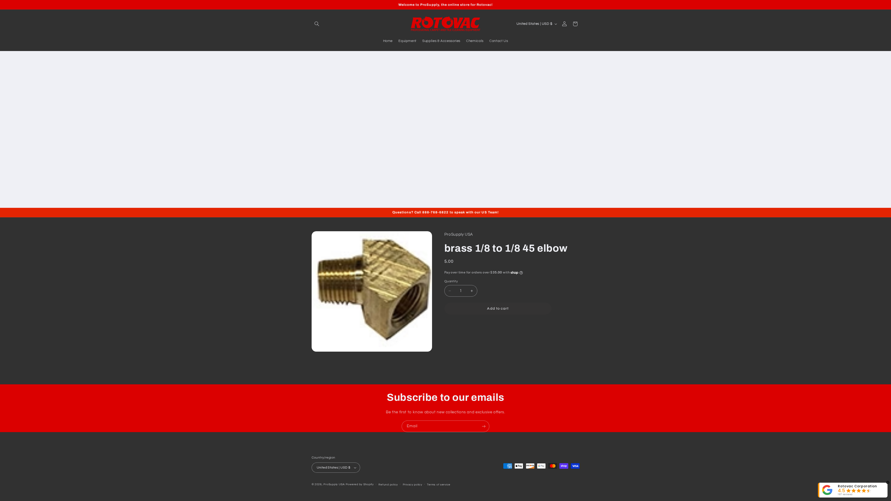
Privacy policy (412, 484)
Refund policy (388, 484)
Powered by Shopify (360, 484)
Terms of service (438, 484)
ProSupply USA (334, 484)
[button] (317, 24)
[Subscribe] (483, 426)
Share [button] (454, 326)
